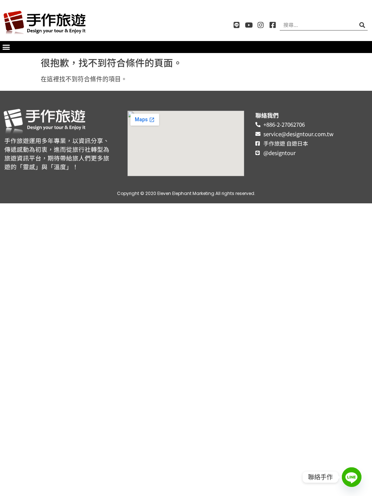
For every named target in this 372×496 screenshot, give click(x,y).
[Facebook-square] (272, 24)
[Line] (236, 24)
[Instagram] (260, 24)
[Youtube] (248, 24)
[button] (6, 47)
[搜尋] (362, 25)
